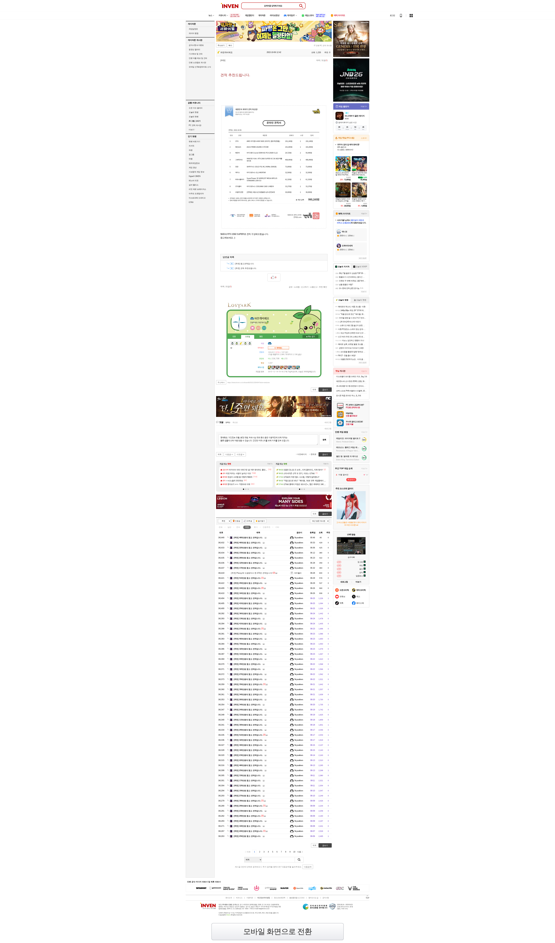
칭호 (274, 337)
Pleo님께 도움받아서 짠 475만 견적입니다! (251, 573)
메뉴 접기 (310, 336)
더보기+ (270, 464)
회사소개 (228, 898)
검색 (299, 859)
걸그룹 (191, 154)
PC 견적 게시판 (195, 125)
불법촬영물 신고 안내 (296, 898)
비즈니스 (239, 898)
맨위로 (313, 454)
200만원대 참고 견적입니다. (248, 831)
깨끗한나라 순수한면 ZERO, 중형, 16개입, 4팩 (351, 381)
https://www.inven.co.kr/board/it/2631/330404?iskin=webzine (248, 382)
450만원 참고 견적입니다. (247, 664)
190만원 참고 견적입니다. (247, 791)
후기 (256, 527)
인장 (234, 337)
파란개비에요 (226, 52)
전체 (220, 527)
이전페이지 (302, 454)
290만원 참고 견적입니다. (247, 816)
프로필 (247, 337)
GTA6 (191, 202)
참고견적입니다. (244, 264)
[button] (243, 489)
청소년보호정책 (279, 898)
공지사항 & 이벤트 (196, 45)
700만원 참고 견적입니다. (247, 644)
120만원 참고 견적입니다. (247, 786)
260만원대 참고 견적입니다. (248, 699)
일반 (229, 527)
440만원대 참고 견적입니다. (248, 659)
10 (294, 852)
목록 (318, 60)
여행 (190, 159)
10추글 (249, 521)
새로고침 (327, 422)
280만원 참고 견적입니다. (247, 558)
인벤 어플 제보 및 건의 (198, 58)
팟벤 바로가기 (194, 141)
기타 (277, 527)
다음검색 (307, 867)
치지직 (191, 146)
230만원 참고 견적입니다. (247, 629)
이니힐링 (258, 328)
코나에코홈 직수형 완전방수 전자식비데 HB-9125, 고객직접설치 (351, 386)
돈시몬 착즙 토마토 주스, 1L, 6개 (348, 395)
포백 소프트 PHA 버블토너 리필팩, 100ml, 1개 (351, 391)
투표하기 (351, 480)
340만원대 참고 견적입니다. (248, 694)
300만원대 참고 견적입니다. (248, 725)
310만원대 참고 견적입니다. (248, 654)
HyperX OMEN (194, 176)
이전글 (239, 454)
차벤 (190, 150)
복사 (230, 45)
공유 (291, 287)
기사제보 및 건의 (195, 54)
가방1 (232, 348)
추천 (247, 527)
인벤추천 (266, 527)
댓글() (325, 60)
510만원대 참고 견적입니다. (248, 735)
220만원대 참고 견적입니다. (248, 548)
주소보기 (221, 45)
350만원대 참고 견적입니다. (248, 679)
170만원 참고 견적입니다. (247, 568)
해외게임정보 (194, 163)
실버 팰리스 (193, 185)
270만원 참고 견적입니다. (247, 796)
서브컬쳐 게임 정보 (196, 172)
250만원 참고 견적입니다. (247, 836)
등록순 (227, 422)
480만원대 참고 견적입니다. (248, 538)
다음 (299, 852)
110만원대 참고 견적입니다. (248, 720)
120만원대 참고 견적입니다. (248, 563)
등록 (324, 440)
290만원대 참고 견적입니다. (248, 730)
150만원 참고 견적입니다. (247, 553)
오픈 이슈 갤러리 (195, 108)
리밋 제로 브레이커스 (197, 189)
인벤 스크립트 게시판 (197, 62)
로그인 (392, 15)
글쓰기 (325, 514)
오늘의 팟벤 (193, 117)
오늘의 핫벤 (193, 112)
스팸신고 (314, 287)
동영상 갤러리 (194, 49)
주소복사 (221, 382)
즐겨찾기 (261, 521)
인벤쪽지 (252, 328)
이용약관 (250, 898)
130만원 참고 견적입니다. (247, 618)
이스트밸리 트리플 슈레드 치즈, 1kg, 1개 (351, 376)
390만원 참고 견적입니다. (247, 801)
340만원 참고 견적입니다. (247, 705)
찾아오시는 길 (313, 898)
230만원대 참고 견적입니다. (248, 755)
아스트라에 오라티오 (197, 198)
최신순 (235, 422)
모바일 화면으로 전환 (277, 931)
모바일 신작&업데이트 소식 (200, 67)
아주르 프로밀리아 (196, 194)
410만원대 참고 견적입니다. (248, 603)
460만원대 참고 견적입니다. (248, 639)
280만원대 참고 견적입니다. (248, 821)
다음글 (228, 454)
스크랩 (297, 287)
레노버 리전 (193, 180)
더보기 (264, 328)
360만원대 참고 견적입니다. (248, 613)
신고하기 (305, 287)
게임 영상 (193, 167)
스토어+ (364, 138)
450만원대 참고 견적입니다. (248, 583)
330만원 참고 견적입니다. (247, 775)
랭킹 (261, 337)
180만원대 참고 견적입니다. (248, 750)
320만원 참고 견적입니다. (247, 669)
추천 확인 (323, 287)
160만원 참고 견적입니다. (247, 593)
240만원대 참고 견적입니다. (248, 710)
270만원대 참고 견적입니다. (248, 674)
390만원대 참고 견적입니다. (248, 689)
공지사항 (325, 898)
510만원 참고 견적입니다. (247, 578)
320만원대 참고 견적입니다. (248, 649)
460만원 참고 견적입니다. (247, 543)
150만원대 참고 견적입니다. (248, 634)
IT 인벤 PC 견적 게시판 (323, 46)
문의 (238, 527)
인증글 (237, 521)
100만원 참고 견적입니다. (247, 588)
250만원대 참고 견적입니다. (248, 608)
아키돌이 (297, 573)
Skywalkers (298, 538)
